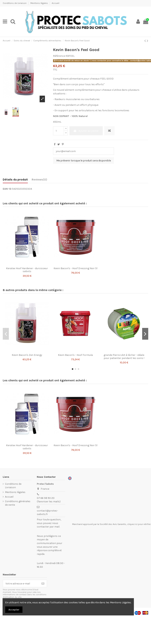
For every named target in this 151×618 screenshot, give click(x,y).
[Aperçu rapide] (29, 263)
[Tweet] (58, 144)
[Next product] (147, 41)
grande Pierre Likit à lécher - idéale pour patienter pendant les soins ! (124, 356)
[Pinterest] (63, 144)
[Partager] (54, 144)
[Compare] (24, 263)
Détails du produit (15, 179)
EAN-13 (7, 188)
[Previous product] (145, 41)
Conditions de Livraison (15, 3)
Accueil (55, 3)
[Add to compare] (109, 130)
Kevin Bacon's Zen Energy (27, 355)
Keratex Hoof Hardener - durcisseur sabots (27, 270)
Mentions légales (39, 3)
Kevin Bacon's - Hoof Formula (75, 355)
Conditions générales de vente (17, 503)
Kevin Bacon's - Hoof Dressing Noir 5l (75, 268)
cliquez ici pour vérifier (139, 524)
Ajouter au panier (88, 130)
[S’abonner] (43, 583)
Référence (59, 55)
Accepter (13, 609)
